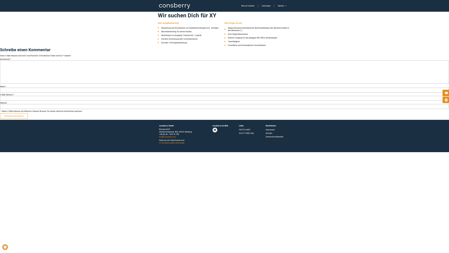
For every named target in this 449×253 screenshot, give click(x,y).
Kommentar (5, 59)
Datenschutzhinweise (274, 137)
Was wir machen (247, 6)
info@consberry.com (167, 137)
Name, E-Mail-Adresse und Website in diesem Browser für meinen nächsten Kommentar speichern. (42, 111)
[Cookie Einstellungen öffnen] (5, 249)
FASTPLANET (245, 130)
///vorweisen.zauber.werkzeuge (171, 143)
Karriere (281, 6)
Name (3, 86)
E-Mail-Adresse (7, 95)
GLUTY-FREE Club (246, 133)
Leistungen (266, 6)
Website (3, 103)
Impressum (270, 130)
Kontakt (269, 133)
